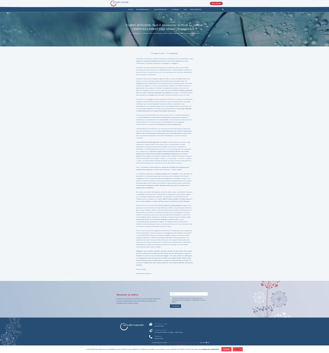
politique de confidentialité (210, 349)
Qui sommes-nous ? (142, 9)
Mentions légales (174, 342)
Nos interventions (160, 9)
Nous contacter (195, 9)
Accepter (226, 349)
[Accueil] (130, 33)
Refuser (237, 349)
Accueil (130, 9)
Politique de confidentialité (189, 342)
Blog (185, 9)
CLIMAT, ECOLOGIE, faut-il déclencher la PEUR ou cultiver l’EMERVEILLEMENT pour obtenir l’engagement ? (171, 33)
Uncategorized (173, 53)
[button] (222, 9)
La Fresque (175, 9)
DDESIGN (181, 345)
